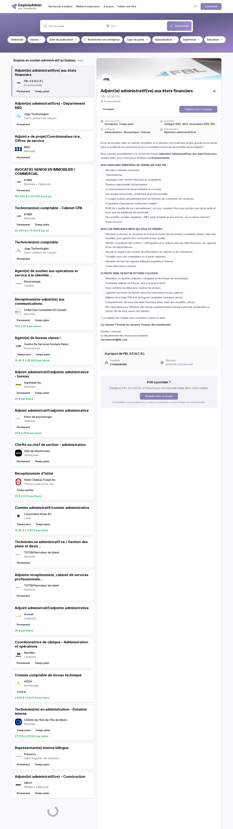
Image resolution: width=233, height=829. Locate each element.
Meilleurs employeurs (88, 6)
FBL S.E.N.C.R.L (111, 96)
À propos (109, 6)
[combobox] (135, 26)
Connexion (211, 6)
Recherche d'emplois (60, 6)
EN (195, 6)
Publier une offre (126, 6)
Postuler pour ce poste (198, 109)
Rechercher (182, 26)
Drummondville (112, 101)
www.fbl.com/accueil (179, 364)
